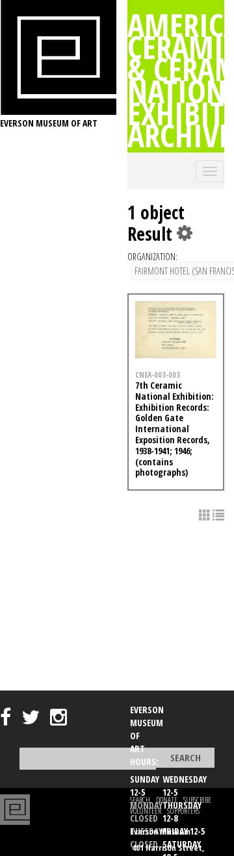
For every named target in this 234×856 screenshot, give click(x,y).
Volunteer (145, 810)
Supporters (183, 810)
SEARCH (140, 799)
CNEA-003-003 (157, 374)
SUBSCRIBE (197, 799)
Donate (166, 799)
